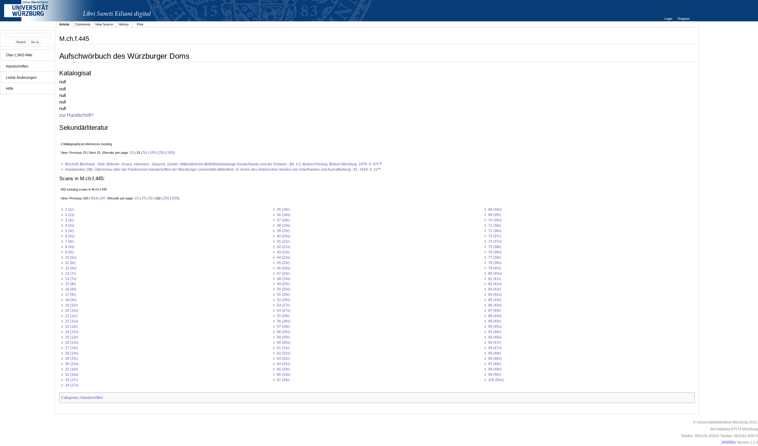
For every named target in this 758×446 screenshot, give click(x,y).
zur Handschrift (75, 115)
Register (684, 18)
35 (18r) (283, 209)
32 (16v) (71, 375)
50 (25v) (283, 289)
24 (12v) (71, 332)
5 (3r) (69, 231)
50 (145, 153)
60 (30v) (283, 343)
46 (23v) (283, 268)
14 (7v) (70, 279)
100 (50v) (496, 380)
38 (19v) (283, 225)
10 (132, 153)
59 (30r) (283, 337)
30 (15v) (71, 364)
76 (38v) (495, 252)
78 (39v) (495, 263)
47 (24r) (283, 273)
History (123, 24)
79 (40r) (494, 268)
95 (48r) (494, 353)
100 (153, 153)
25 (144, 198)
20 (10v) (71, 310)
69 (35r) (494, 215)
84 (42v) (495, 294)
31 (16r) (71, 369)
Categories (70, 398)
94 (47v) (495, 348)
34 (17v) (71, 385)
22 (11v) (71, 321)
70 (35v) (495, 220)
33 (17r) (71, 380)
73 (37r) (494, 236)
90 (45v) (495, 326)
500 (170, 153)
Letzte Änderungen (21, 78)
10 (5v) (70, 257)
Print (140, 24)
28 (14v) (71, 353)
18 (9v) (70, 300)
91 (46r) (494, 332)
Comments (83, 24)
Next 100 (98, 198)
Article (64, 24)
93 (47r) (494, 343)
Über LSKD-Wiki (19, 55)
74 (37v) (495, 241)
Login (668, 18)
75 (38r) (494, 247)
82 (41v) (495, 284)
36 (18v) (283, 215)
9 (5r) (69, 252)
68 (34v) (495, 209)
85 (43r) (494, 300)
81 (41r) (494, 279)
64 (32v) (283, 364)
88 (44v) (495, 316)
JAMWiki (728, 442)
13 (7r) (70, 273)
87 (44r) (494, 310)
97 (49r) (494, 364)
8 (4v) (69, 247)
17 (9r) (70, 294)
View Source (104, 24)
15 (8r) (70, 284)
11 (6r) (70, 263)
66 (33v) (283, 375)
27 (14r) (71, 348)
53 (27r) (283, 305)
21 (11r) (71, 316)
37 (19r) (283, 220)
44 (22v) (283, 257)
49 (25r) (283, 284)
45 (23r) (283, 263)
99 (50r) (494, 375)
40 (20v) (283, 236)
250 (161, 153)
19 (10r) (71, 305)
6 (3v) (69, 236)
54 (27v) (283, 310)
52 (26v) (283, 300)
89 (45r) (494, 321)
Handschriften (17, 66)
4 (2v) (69, 225)
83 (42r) (494, 289)
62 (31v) (283, 353)
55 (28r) (283, 316)
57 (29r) (283, 326)
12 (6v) (70, 268)
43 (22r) (283, 252)
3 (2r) (69, 220)
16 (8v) (70, 289)
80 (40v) (495, 273)
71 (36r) (494, 225)
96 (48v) (495, 359)
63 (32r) (283, 359)
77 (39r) (494, 257)
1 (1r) (69, 209)
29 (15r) (71, 359)
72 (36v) (495, 231)
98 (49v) (495, 369)
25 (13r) (71, 337)
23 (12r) (71, 326)
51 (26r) (283, 294)
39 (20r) (283, 231)
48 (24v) (283, 279)
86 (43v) (495, 305)
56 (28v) (283, 321)
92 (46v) (495, 337)
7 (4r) (69, 241)
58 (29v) (283, 332)
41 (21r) (283, 241)
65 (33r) (283, 369)
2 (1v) (69, 215)
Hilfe (9, 89)
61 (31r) (283, 348)
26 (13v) (71, 343)
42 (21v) (283, 247)
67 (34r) (283, 380)
